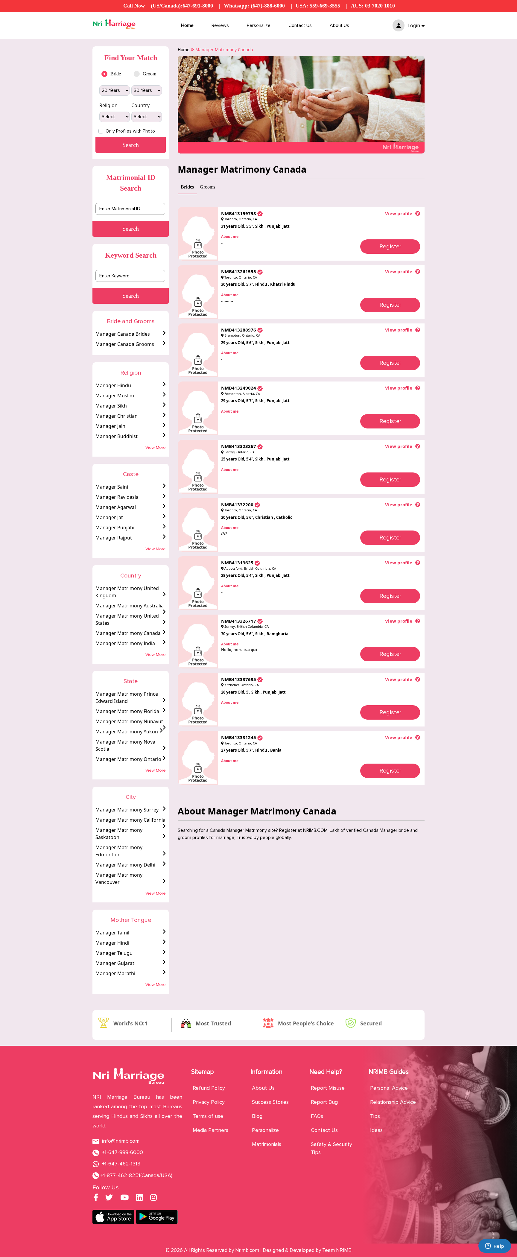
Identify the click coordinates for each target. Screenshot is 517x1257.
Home (187, 25)
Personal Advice (389, 1088)
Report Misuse (328, 1088)
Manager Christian (116, 416)
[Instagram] (153, 1198)
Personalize (258, 25)
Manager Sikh (111, 405)
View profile (398, 213)
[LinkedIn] (139, 1198)
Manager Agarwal (115, 507)
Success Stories (270, 1102)
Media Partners (210, 1130)
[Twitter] (109, 1198)
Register (390, 246)
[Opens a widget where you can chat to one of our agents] (494, 1246)
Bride (115, 73)
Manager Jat (109, 517)
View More (155, 447)
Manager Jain (110, 426)
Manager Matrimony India (125, 643)
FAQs (317, 1116)
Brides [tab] (187, 186)
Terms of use (208, 1116)
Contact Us (300, 25)
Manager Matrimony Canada (128, 633)
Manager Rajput (113, 537)
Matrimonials (266, 1144)
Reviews (220, 25)
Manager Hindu (113, 385)
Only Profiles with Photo (130, 131)
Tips (375, 1116)
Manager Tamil (112, 932)
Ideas (376, 1130)
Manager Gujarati (115, 963)
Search (130, 228)
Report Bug (324, 1102)
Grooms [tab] (207, 186)
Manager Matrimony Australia (129, 605)
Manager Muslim (114, 395)
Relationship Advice (393, 1102)
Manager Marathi (115, 973)
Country (140, 105)
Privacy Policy (209, 1102)
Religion (108, 105)
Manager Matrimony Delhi (125, 864)
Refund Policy (209, 1088)
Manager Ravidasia (117, 497)
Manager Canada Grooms (124, 344)
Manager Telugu (114, 953)
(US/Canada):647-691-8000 (182, 6)
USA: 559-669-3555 (318, 6)
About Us (339, 25)
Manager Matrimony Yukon (126, 731)
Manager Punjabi (114, 527)
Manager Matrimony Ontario (128, 759)
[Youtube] (124, 1198)
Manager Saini (111, 487)
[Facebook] (96, 1198)
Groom (149, 73)
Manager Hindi (112, 943)
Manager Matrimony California (130, 820)
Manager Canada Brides (122, 334)
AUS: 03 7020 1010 (373, 6)
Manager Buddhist (116, 436)
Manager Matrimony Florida (127, 711)
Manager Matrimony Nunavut (129, 721)
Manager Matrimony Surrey (127, 809)
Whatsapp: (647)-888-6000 (254, 6)
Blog (257, 1116)
